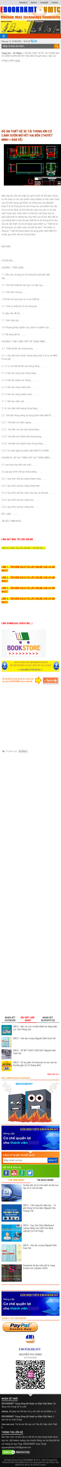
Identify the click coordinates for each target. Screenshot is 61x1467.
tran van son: (8, 1424)
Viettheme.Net (8, 1462)
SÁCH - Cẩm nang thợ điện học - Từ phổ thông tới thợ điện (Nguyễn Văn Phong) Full (39, 1208)
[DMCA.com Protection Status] (16, 1452)
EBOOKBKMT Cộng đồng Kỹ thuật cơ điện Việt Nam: (27, 1403)
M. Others (17, 53)
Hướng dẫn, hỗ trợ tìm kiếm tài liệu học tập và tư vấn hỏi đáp (41, 1186)
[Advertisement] (30, 95)
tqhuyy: (5, 1411)
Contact (54, 2)
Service (34, 2)
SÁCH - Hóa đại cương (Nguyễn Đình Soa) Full (34, 1038)
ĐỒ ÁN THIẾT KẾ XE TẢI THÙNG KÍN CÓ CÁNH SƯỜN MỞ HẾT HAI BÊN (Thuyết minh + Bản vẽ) (27, 135)
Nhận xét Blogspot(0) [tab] (48, 1019)
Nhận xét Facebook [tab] (10, 1019)
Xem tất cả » (53, 1074)
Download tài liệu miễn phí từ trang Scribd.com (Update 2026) (39, 1267)
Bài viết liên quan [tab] (27, 1019)
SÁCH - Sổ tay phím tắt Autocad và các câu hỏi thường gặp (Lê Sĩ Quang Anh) (35, 1064)
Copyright (44, 2)
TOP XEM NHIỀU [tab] (16, 1180)
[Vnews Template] (30, 12)
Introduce (23, 2)
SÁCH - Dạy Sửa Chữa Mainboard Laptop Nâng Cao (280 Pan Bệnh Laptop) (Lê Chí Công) (38, 1228)
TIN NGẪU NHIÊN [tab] (45, 1180)
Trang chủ (6, 53)
